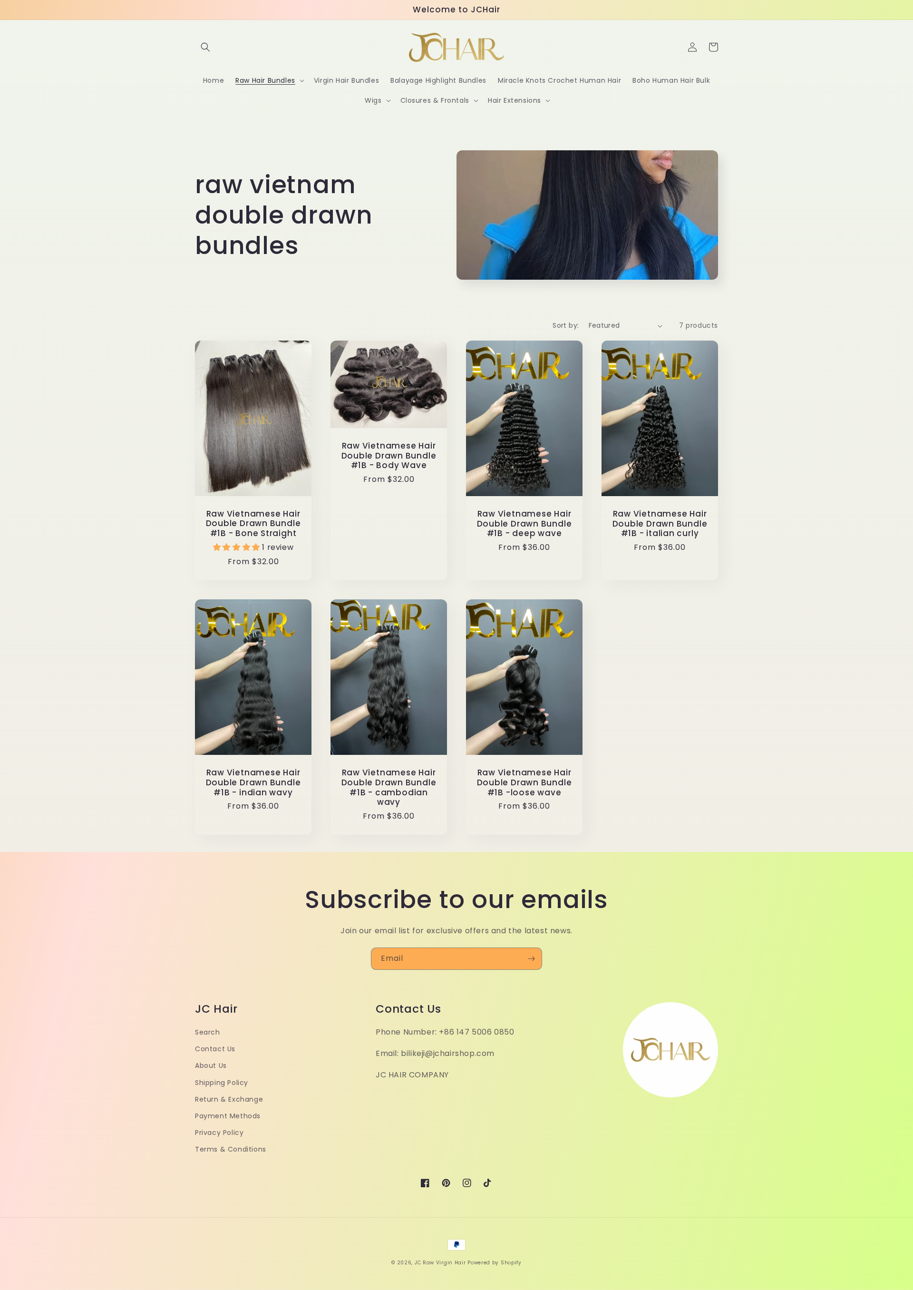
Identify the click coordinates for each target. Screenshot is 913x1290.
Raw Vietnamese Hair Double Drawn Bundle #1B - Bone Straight (253, 523)
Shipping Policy (221, 1082)
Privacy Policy (219, 1132)
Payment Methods (228, 1116)
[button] (205, 47)
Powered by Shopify (494, 1262)
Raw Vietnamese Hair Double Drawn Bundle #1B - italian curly (660, 523)
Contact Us (215, 1049)
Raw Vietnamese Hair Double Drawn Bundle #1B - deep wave (524, 523)
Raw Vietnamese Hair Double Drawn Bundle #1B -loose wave (524, 782)
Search (207, 1032)
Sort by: (566, 325)
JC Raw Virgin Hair (440, 1262)
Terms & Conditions (230, 1149)
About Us (211, 1065)
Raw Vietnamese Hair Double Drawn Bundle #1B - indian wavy (253, 782)
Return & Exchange (229, 1099)
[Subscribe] (531, 959)
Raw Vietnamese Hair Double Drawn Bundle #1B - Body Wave (389, 455)
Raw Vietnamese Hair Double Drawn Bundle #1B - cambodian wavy (389, 787)
